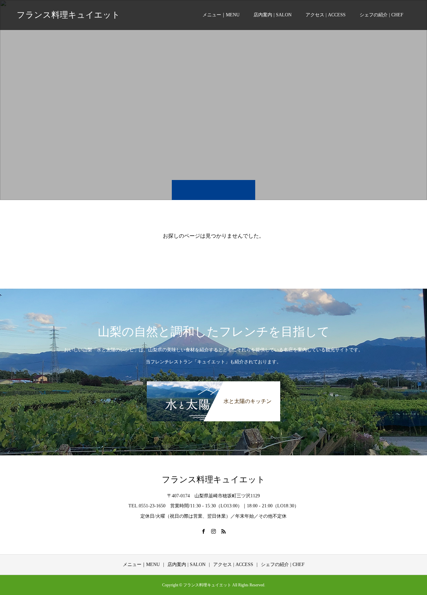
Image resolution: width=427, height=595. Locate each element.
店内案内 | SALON (273, 14)
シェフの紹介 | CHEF (381, 14)
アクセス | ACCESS (326, 14)
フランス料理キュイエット (68, 14)
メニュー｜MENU (221, 14)
